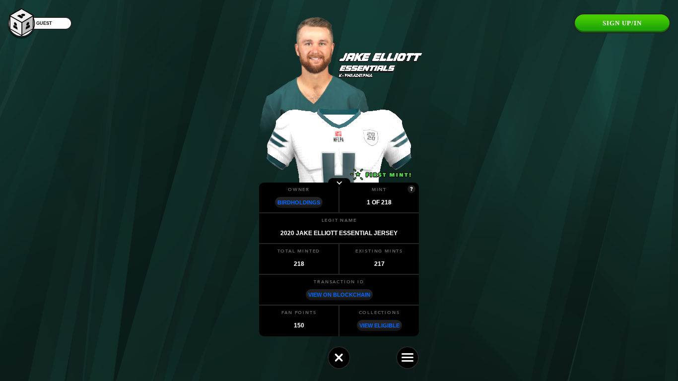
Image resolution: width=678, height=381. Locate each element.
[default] (339, 357)
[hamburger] (407, 357)
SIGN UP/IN (622, 23)
